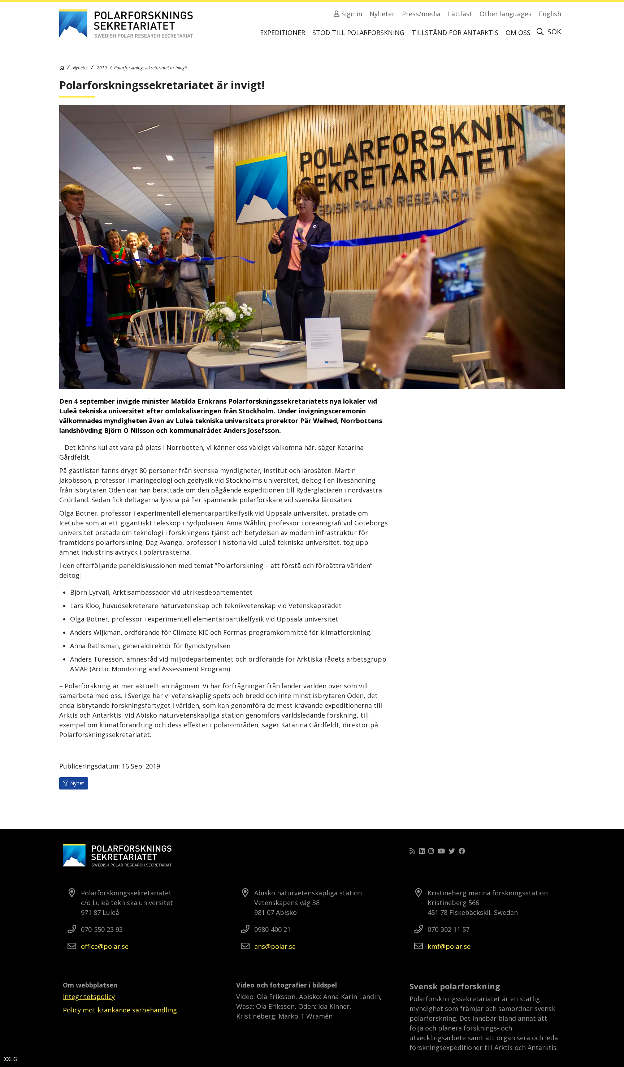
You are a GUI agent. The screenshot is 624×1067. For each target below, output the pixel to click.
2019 (102, 68)
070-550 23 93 (102, 929)
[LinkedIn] (422, 851)
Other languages (506, 13)
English (550, 13)
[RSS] (412, 851)
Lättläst (460, 13)
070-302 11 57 (448, 929)
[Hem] (61, 68)
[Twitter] (451, 851)
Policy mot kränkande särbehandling (120, 1010)
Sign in (350, 13)
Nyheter (382, 13)
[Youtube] (441, 851)
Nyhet (77, 783)
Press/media (421, 13)
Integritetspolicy (89, 996)
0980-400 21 (272, 929)
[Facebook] (462, 851)
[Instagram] (431, 851)
